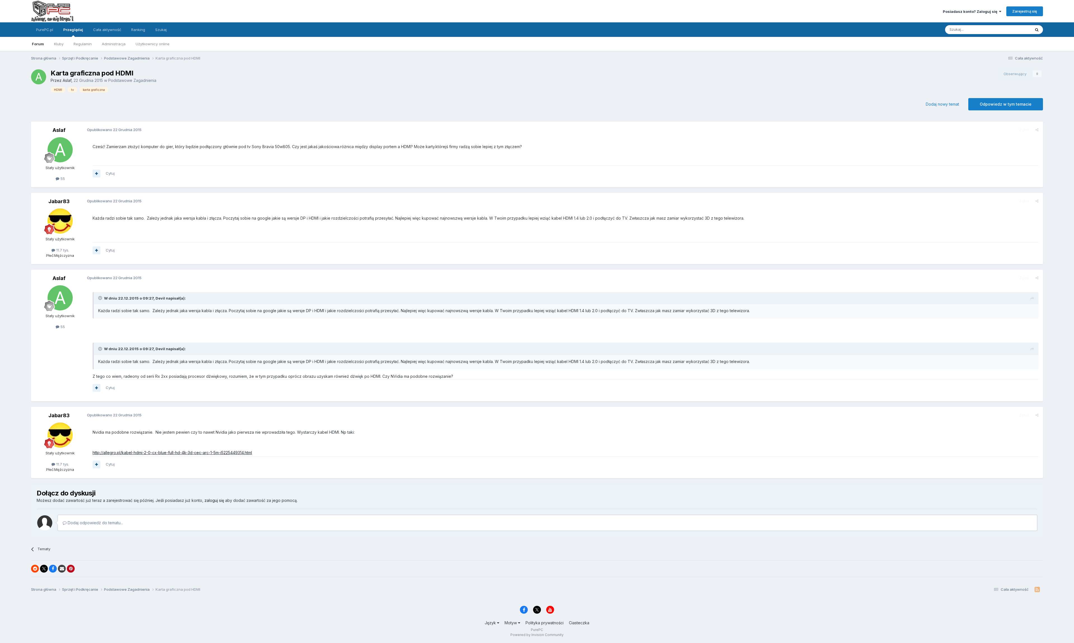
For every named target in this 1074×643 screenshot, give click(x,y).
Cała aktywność (107, 29)
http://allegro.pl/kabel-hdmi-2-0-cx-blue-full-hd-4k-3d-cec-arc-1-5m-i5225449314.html (172, 452)
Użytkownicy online (152, 44)
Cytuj (110, 173)
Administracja (114, 44)
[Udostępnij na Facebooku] (53, 569)
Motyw (511, 622)
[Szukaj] (1037, 29)
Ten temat (1014, 29)
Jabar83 (59, 201)
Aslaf (67, 80)
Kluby (58, 44)
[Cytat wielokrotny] (96, 173)
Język (491, 622)
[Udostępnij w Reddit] (35, 569)
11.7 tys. (62, 250)
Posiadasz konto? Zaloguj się (971, 11)
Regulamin (83, 44)
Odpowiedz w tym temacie (1005, 104)
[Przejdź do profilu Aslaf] (38, 76)
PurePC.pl (44, 29)
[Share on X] (44, 569)
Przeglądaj (73, 29)
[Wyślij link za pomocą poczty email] (62, 569)
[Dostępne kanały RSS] (1037, 590)
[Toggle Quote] (100, 298)
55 (62, 178)
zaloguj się (214, 500)
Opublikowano (114, 129)
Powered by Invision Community (537, 635)
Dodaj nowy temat (942, 104)
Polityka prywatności (545, 622)
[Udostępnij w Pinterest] (71, 569)
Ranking (138, 29)
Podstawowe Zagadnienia (132, 80)
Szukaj (161, 29)
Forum (38, 44)
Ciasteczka (579, 622)
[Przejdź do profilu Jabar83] (60, 221)
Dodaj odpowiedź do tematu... (95, 522)
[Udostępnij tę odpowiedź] (1036, 129)
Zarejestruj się (1024, 11)
